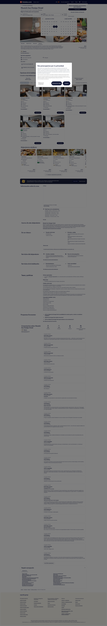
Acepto (66, 83)
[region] (54, 75)
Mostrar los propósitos (41, 83)
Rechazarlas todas (56, 83)
